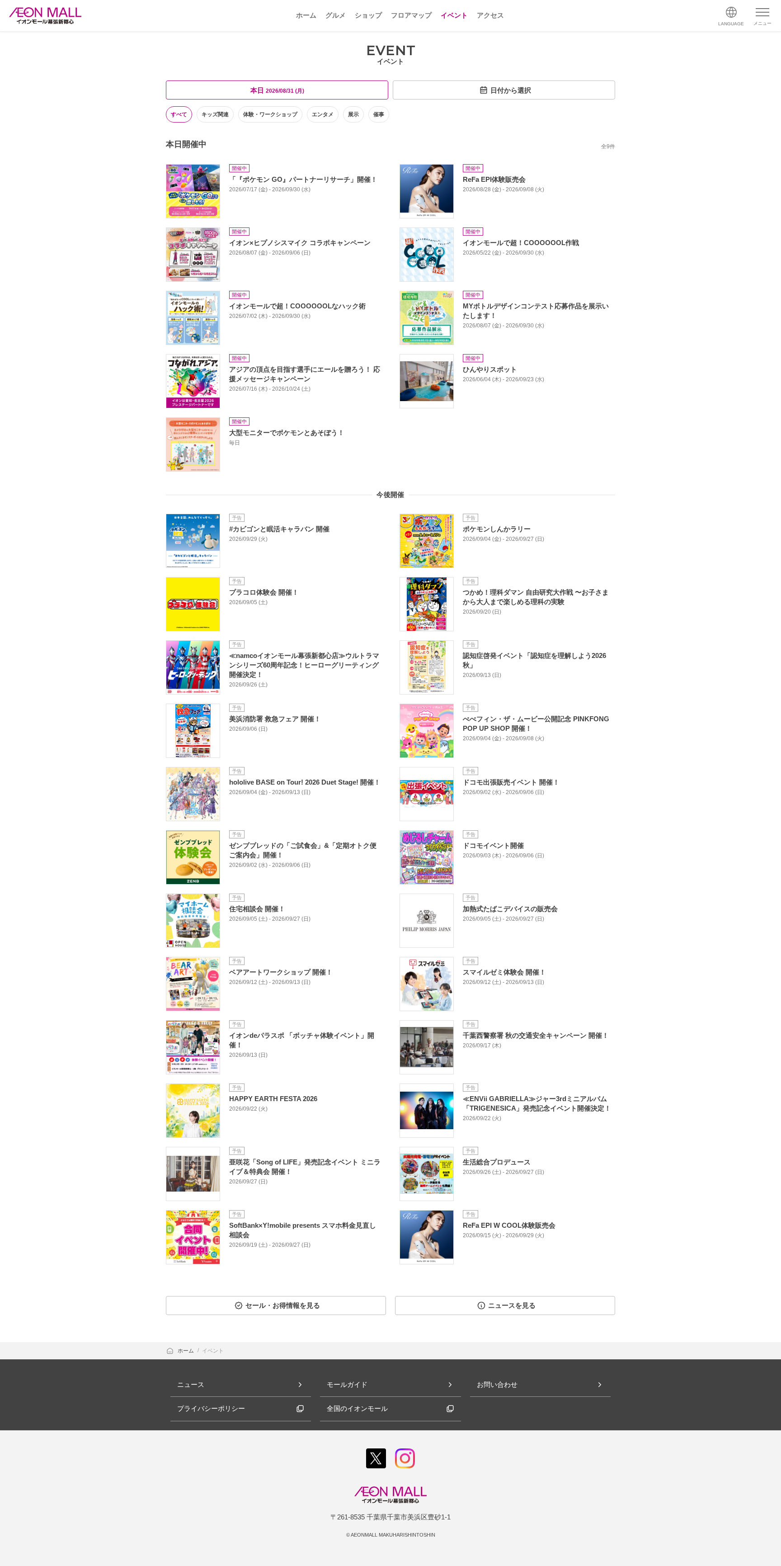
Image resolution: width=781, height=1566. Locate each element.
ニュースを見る (512, 1305)
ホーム (186, 1351)
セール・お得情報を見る (282, 1305)
